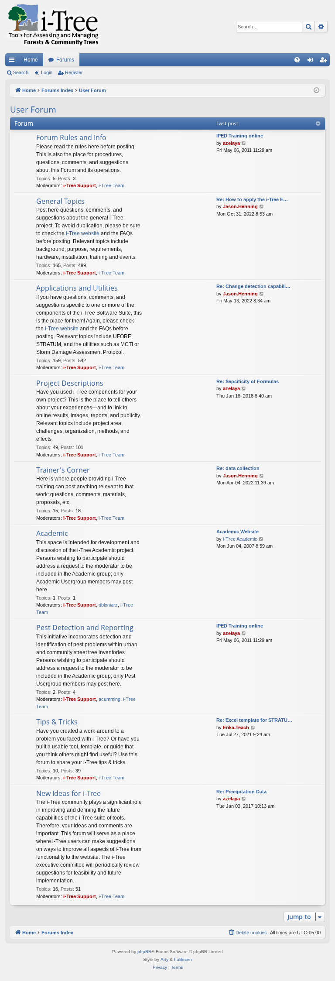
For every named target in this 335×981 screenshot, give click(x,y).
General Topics (60, 201)
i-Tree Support (79, 185)
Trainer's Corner (63, 470)
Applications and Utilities (77, 288)
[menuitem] (297, 59)
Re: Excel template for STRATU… (254, 720)
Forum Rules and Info (71, 137)
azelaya (231, 143)
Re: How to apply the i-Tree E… (252, 199)
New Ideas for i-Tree (68, 793)
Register (74, 72)
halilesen (183, 959)
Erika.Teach (236, 727)
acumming (109, 699)
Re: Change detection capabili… (253, 286)
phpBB (144, 951)
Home (31, 60)
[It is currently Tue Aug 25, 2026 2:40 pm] (316, 91)
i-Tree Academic (240, 539)
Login (46, 72)
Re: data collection (238, 468)
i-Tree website (82, 233)
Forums (65, 60)
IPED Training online (239, 135)
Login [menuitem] (312, 61)
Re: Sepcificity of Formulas (247, 381)
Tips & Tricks (57, 722)
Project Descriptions (69, 383)
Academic (52, 533)
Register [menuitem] (325, 61)
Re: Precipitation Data (241, 791)
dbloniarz (108, 604)
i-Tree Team (111, 185)
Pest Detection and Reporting (84, 627)
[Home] (53, 26)
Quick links (13, 61)
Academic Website (237, 531)
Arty (164, 959)
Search (20, 72)
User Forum (33, 109)
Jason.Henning (240, 206)
